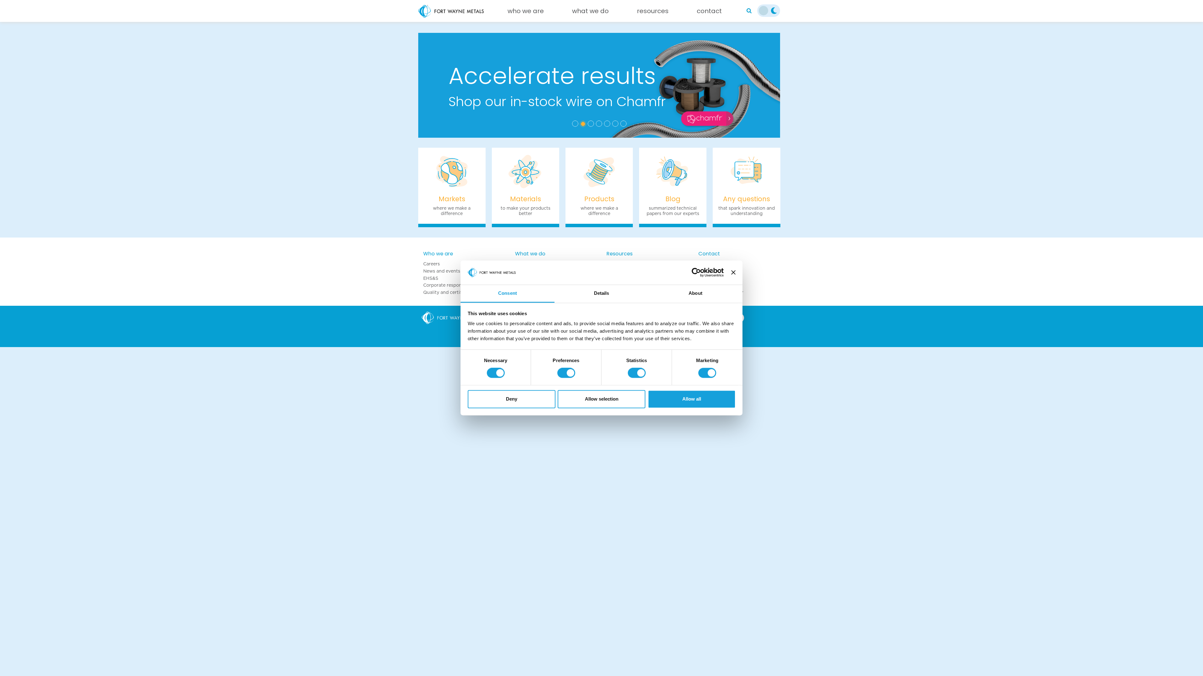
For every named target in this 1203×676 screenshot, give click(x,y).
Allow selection (601, 399)
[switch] (566, 373)
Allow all (691, 399)
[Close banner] (733, 272)
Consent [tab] (507, 293)
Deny (511, 399)
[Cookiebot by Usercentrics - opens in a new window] (696, 272)
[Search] (749, 11)
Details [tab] (601, 293)
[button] (445, 85)
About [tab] (695, 293)
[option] (599, 85)
